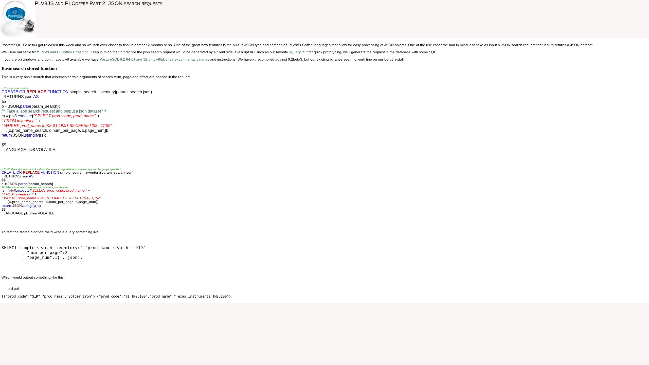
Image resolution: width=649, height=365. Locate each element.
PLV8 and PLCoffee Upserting (64, 52)
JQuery (294, 52)
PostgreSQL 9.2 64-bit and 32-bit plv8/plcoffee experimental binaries (154, 59)
